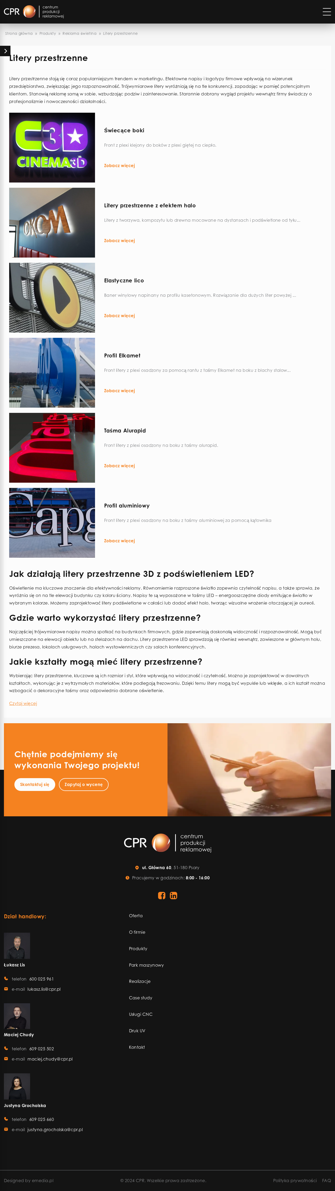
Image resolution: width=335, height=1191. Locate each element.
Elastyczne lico (124, 280)
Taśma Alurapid (125, 430)
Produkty (48, 33)
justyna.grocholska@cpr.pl (55, 1129)
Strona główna (19, 33)
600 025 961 (41, 979)
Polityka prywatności (295, 1180)
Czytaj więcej (23, 703)
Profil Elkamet (122, 355)
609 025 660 (41, 1119)
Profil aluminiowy (127, 505)
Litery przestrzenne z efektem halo (150, 205)
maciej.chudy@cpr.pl (49, 1059)
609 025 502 (41, 1048)
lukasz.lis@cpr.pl (43, 989)
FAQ (326, 1180)
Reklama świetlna (80, 33)
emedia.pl (42, 1180)
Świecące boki (124, 130)
